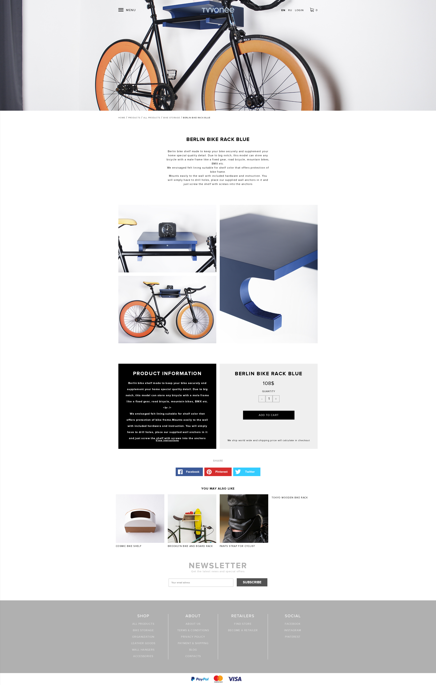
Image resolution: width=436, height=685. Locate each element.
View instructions (167, 440)
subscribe (252, 582)
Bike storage (143, 630)
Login (299, 10)
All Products (143, 624)
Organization (143, 637)
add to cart (269, 415)
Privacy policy (193, 637)
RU (290, 10)
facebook (293, 624)
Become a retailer (243, 630)
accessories (143, 656)
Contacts (193, 656)
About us (193, 624)
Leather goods (143, 643)
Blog (193, 649)
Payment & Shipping (193, 643)
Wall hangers (143, 649)
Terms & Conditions (193, 630)
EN (283, 10)
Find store (243, 624)
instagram (292, 630)
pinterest (292, 637)
